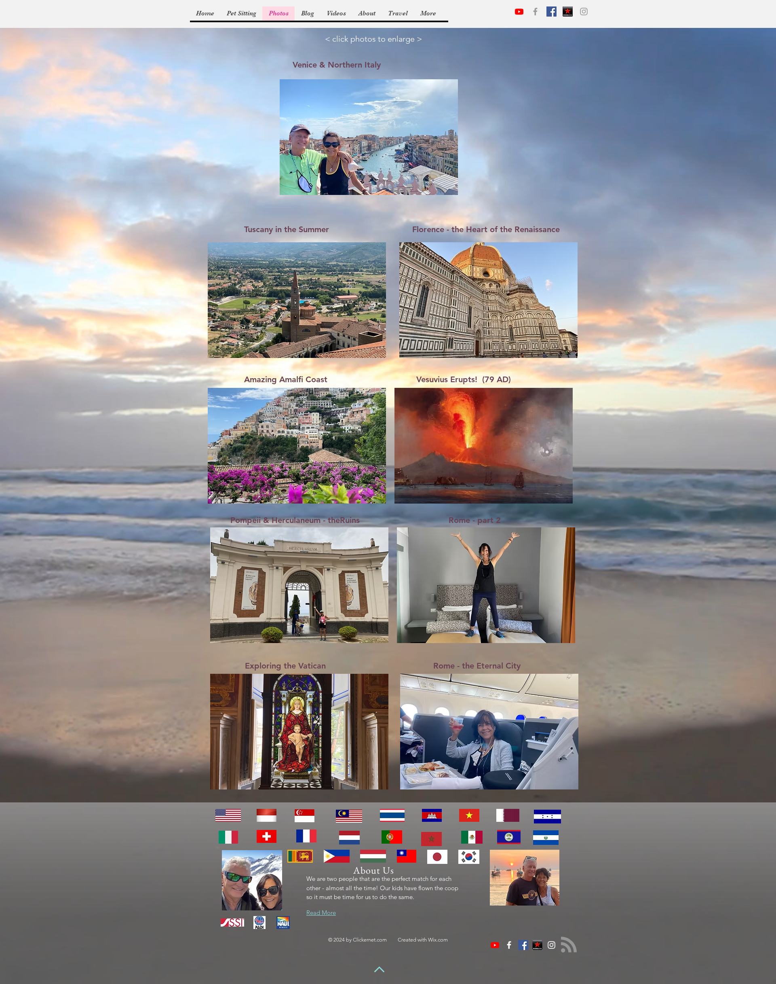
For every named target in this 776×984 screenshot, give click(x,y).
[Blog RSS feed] (569, 945)
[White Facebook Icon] (509, 945)
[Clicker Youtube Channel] (519, 11)
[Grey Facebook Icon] (535, 11)
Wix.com (438, 940)
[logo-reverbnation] (568, 11)
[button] (369, 137)
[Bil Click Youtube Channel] (495, 945)
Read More (321, 912)
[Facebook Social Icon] (551, 11)
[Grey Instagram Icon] (584, 11)
